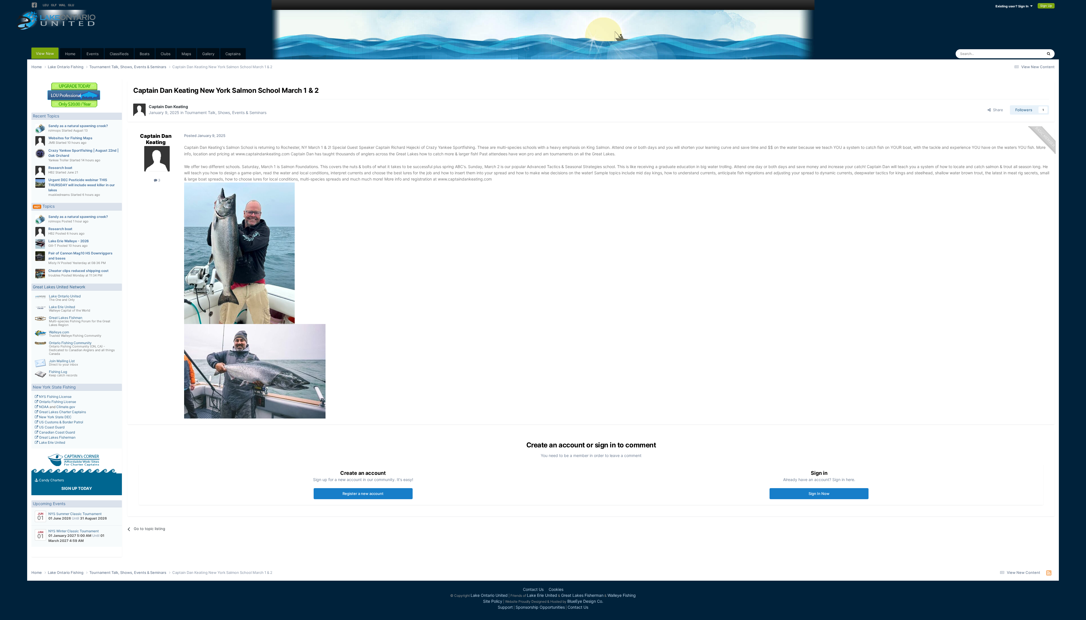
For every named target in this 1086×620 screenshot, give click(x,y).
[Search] (1048, 53)
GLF (54, 5)
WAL (62, 5)
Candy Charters (51, 480)
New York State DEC (55, 417)
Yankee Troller (58, 160)
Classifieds (119, 54)
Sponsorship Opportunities (540, 607)
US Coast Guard (51, 427)
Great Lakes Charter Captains (62, 412)
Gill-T (52, 246)
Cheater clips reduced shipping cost (78, 271)
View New (45, 53)
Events (93, 54)
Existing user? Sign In (1013, 6)
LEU (46, 5)
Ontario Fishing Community (70, 343)
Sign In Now (819, 493)
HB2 (51, 172)
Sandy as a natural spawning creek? (78, 126)
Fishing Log (58, 372)
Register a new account (362, 493)
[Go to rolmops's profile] (40, 129)
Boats (145, 54)
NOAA (43, 407)
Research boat (60, 168)
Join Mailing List (62, 361)
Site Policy (492, 601)
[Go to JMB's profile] (40, 141)
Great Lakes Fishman (65, 318)
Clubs (166, 54)
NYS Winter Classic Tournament (73, 531)
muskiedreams (59, 195)
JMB (51, 143)
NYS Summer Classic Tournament (75, 514)
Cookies (556, 589)
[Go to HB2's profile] (40, 170)
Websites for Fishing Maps (70, 138)
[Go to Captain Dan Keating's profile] (139, 110)
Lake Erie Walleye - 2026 (68, 241)
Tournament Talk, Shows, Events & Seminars (225, 112)
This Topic (1026, 54)
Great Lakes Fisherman (57, 437)
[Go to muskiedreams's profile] (40, 183)
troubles (54, 275)
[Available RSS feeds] (1049, 573)
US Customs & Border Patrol (60, 422)
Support (505, 607)
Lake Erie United (62, 307)
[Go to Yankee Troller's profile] (40, 153)
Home (70, 54)
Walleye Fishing (621, 595)
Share (997, 110)
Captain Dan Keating (168, 106)
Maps (186, 54)
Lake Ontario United (65, 296)
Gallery (208, 54)
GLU (71, 5)
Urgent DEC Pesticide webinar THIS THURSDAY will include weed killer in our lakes (81, 185)
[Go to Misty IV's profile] (40, 256)
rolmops (54, 130)
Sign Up (1046, 6)
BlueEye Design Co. (585, 601)
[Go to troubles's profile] (40, 273)
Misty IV (54, 263)
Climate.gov (65, 407)
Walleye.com (59, 332)
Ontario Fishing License (57, 402)
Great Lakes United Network (59, 286)
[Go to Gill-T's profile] (40, 244)
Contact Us (533, 589)
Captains (233, 54)
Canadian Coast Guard (56, 432)
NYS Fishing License (55, 396)
